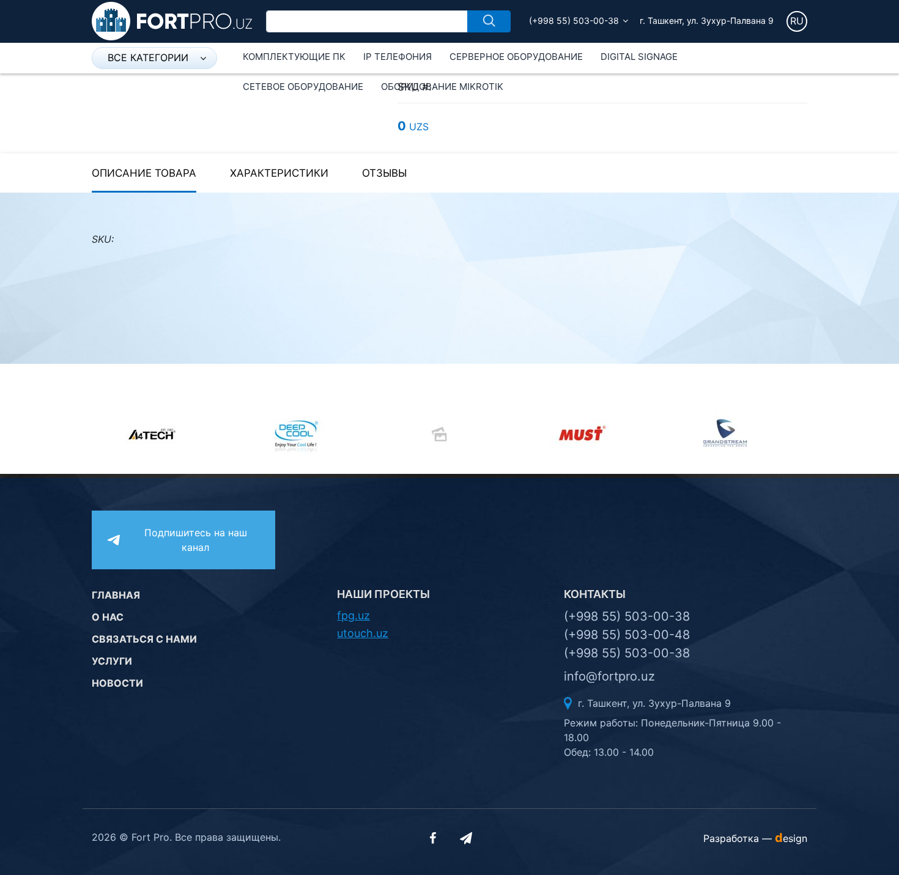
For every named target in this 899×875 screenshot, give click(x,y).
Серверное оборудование (516, 56)
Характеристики (279, 173)
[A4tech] (163, 434)
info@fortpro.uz (609, 676)
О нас (108, 617)
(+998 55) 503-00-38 (574, 20)
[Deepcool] (306, 434)
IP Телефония (397, 56)
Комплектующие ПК (294, 56)
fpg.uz (353, 615)
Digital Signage (639, 56)
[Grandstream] (735, 434)
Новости (117, 683)
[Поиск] (489, 21)
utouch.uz (362, 633)
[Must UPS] (592, 434)
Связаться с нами (144, 639)
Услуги (112, 661)
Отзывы (384, 173)
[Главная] (172, 20)
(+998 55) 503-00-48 (627, 634)
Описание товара (144, 173)
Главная (116, 595)
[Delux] (449, 434)
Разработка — (755, 838)
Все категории (148, 57)
